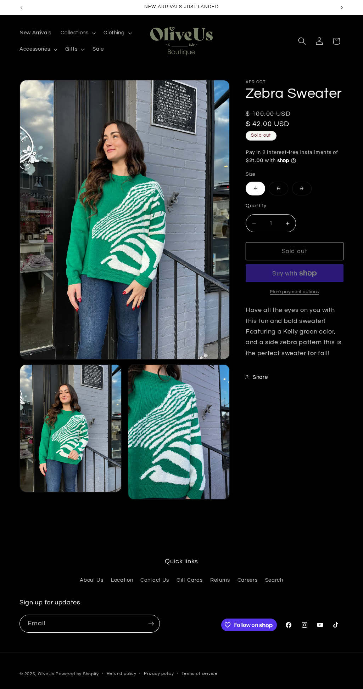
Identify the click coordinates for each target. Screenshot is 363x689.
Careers (248, 580)
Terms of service (199, 673)
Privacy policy (159, 673)
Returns (220, 580)
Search (274, 580)
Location (122, 580)
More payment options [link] (294, 291)
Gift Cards (190, 580)
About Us (91, 580)
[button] (77, 33)
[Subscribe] (151, 624)
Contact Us (154, 580)
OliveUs (46, 674)
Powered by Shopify (77, 674)
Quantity (256, 205)
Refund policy (121, 673)
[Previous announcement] (21, 7)
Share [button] (260, 377)
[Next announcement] (342, 7)
